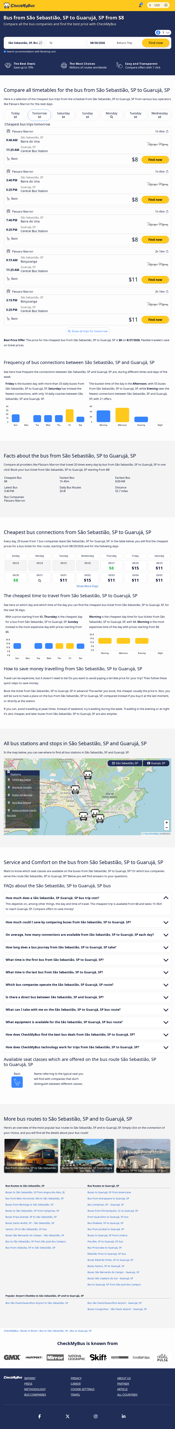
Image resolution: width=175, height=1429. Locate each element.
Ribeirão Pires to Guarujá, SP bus (107, 1253)
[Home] (19, 6)
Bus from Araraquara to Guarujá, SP (108, 1198)
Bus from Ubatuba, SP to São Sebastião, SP (30, 1247)
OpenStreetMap (151, 833)
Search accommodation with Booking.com (31, 51)
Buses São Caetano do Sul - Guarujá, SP (110, 1278)
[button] (75, 790)
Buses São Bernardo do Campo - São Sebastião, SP (34, 1235)
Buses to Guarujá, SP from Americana (109, 1192)
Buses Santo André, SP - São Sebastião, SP (29, 1223)
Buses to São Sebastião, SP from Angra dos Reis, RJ (35, 1192)
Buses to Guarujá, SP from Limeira (107, 1235)
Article (122, 1389)
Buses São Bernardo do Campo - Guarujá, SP (113, 1272)
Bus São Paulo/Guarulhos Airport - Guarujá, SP (115, 1303)
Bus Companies (35, 1395)
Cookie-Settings (83, 1389)
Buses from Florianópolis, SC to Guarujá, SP (113, 1210)
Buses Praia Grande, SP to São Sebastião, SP (31, 1216)
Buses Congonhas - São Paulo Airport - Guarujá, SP (117, 1309)
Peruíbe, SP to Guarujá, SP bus (105, 1241)
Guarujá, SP (157, 763)
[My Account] (140, 5)
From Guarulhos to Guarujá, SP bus (108, 1216)
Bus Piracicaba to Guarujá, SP (105, 1247)
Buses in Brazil (29, 1330)
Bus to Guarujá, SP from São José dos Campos (114, 1284)
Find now (155, 160)
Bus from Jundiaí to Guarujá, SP (106, 1229)
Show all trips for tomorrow (89, 331)
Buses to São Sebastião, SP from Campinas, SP (32, 1210)
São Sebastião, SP (126, 763)
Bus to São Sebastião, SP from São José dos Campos (35, 1241)
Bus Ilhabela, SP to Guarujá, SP (105, 1223)
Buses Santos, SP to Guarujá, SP (106, 1266)
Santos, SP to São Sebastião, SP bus (26, 1229)
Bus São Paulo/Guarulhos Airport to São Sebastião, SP (36, 1303)
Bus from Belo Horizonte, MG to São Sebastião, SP (34, 1198)
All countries (127, 1395)
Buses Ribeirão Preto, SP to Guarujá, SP (110, 1260)
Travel (75, 1395)
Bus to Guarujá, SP (81, 1330)
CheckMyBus (11, 1330)
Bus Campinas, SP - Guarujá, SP (106, 1204)
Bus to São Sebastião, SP (53, 1330)
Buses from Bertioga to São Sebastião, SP (29, 1204)
